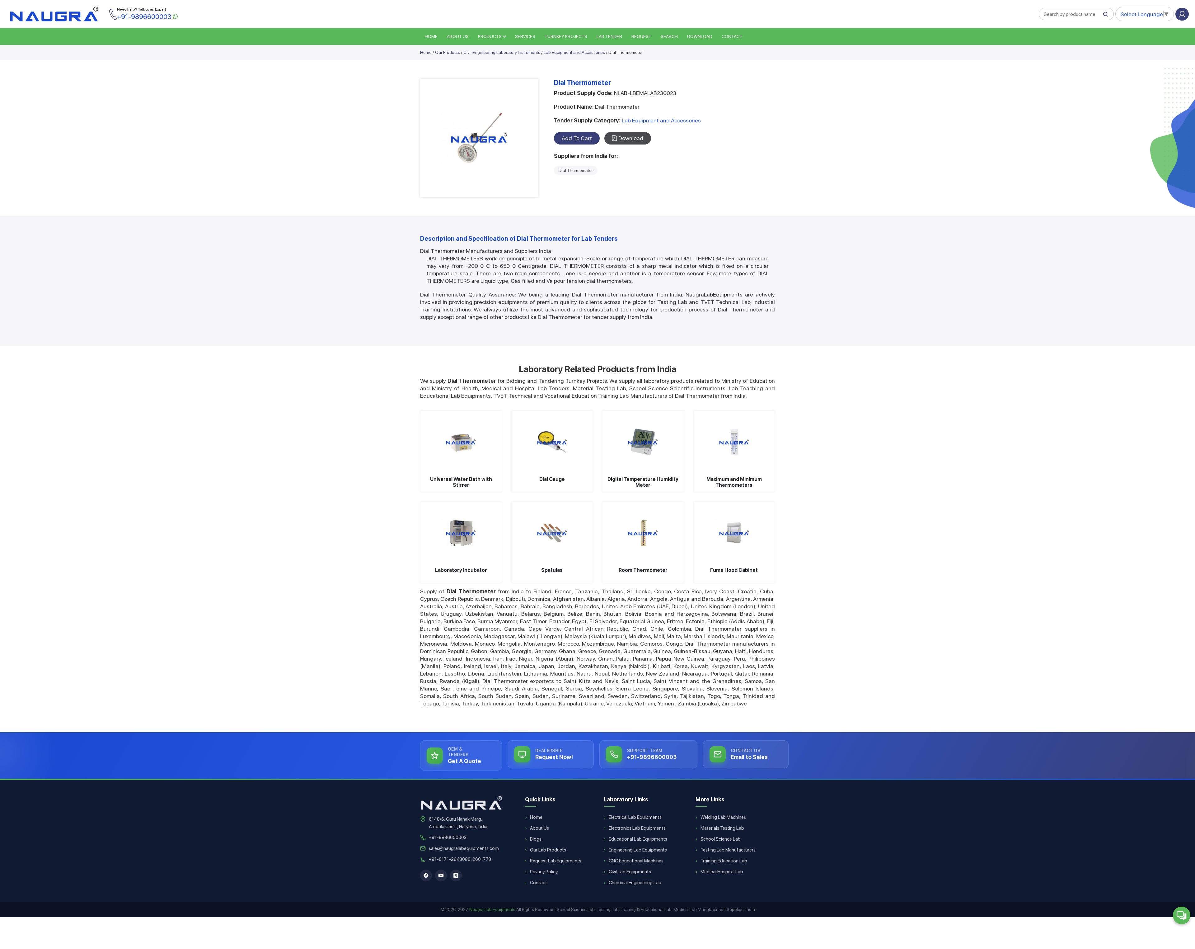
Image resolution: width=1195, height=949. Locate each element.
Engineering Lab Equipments (638, 850)
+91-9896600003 (447, 837)
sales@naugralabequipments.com (464, 848)
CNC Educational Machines (636, 861)
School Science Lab (721, 839)
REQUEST (641, 36)
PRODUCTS (490, 36)
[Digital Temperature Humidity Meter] (643, 442)
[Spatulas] (552, 533)
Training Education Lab (724, 861)
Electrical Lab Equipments (635, 817)
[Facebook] (426, 875)
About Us (539, 828)
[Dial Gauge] (552, 442)
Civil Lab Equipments (630, 872)
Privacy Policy (544, 872)
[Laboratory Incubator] (461, 533)
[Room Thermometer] (643, 533)
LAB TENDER (609, 36)
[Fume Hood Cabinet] (734, 533)
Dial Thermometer (576, 170)
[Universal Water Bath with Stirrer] (461, 442)
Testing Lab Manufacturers (728, 850)
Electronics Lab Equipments (637, 828)
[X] (456, 875)
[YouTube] (441, 875)
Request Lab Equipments (555, 861)
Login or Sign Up (1182, 14)
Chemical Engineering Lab (635, 882)
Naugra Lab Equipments (492, 909)
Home (426, 52)
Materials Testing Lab (722, 828)
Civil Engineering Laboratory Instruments (501, 52)
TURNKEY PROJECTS (566, 36)
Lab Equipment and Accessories (574, 52)
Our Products (447, 52)
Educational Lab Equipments (638, 839)
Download (699, 36)
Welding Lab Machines (723, 817)
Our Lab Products (548, 850)
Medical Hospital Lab (722, 872)
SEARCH (669, 36)
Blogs (535, 839)
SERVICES (525, 36)
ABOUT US (458, 36)
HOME (431, 36)
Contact (732, 36)
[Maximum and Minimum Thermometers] (734, 442)
